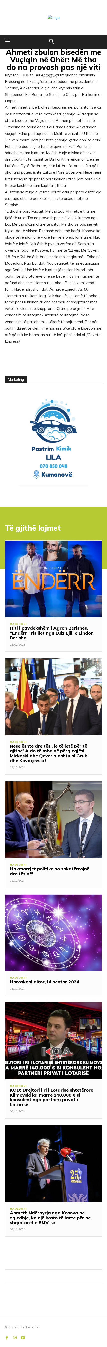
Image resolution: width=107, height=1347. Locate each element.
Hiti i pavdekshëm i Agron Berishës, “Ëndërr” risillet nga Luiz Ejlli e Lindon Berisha (52, 633)
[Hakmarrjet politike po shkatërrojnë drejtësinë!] (53, 819)
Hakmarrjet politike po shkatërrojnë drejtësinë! (49, 871)
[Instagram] (15, 1337)
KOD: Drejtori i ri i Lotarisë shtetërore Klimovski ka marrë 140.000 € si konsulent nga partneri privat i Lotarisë (51, 1097)
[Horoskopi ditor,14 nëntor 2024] (53, 933)
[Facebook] (7, 1337)
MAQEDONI (18, 624)
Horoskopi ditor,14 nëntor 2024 (44, 982)
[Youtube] (23, 1337)
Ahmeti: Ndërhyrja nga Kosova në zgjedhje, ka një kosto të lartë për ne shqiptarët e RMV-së (50, 1218)
